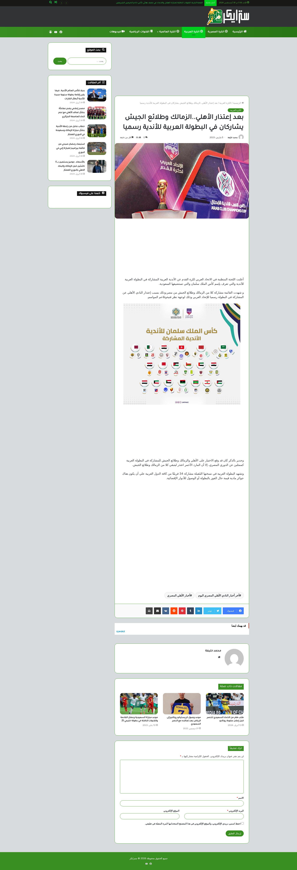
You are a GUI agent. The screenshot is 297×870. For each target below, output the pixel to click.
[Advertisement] (182, 66)
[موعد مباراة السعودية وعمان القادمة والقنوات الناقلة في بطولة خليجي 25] (139, 703)
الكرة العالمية (168, 32)
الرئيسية (238, 32)
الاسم (240, 797)
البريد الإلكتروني (235, 810)
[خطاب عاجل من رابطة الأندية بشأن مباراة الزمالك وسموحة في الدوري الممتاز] (96, 130)
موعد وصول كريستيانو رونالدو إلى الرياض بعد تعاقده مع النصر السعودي (184, 720)
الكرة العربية (192, 32)
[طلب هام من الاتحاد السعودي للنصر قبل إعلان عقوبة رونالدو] (225, 703)
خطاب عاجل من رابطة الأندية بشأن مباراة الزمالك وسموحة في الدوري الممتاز (70, 130)
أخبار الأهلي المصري (178, 595)
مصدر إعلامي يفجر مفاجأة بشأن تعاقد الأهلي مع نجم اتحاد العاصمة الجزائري (71, 112)
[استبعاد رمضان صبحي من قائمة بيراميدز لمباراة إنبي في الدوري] (96, 148)
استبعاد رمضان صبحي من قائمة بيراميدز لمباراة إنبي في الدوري (70, 148)
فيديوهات (115, 32)
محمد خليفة (233, 137)
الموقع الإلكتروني (171, 810)
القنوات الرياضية (139, 32)
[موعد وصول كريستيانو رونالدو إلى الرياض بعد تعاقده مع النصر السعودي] (182, 703)
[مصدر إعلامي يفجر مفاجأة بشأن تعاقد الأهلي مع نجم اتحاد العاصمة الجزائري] (96, 112)
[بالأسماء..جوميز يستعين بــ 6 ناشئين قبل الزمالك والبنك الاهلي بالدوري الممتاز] (96, 166)
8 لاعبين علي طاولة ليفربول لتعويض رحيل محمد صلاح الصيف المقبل (170, 3)
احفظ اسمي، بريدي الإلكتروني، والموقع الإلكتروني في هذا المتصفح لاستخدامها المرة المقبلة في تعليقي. (193, 823)
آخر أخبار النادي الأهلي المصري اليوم (218, 595)
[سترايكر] (228, 16)
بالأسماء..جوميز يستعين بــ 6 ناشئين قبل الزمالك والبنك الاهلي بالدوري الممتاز (70, 166)
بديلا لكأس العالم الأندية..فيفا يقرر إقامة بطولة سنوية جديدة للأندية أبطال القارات (69, 95)
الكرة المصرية (216, 32)
